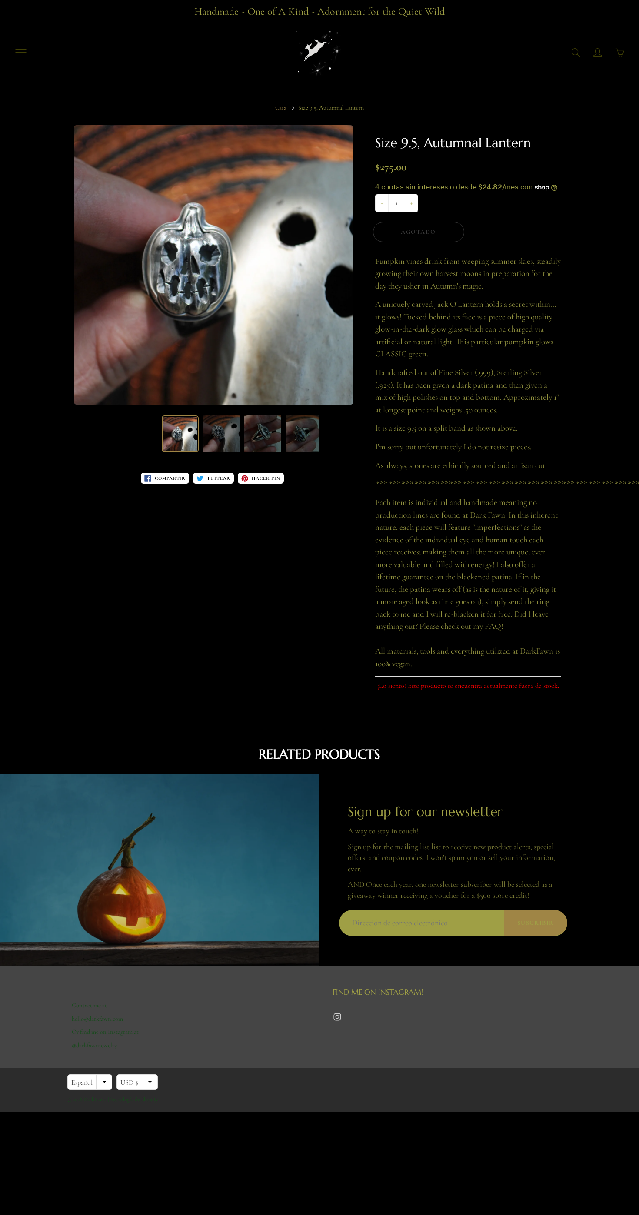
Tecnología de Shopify (134, 1099)
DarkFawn (94, 1099)
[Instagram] (337, 1017)
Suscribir (535, 922)
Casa (280, 107)
